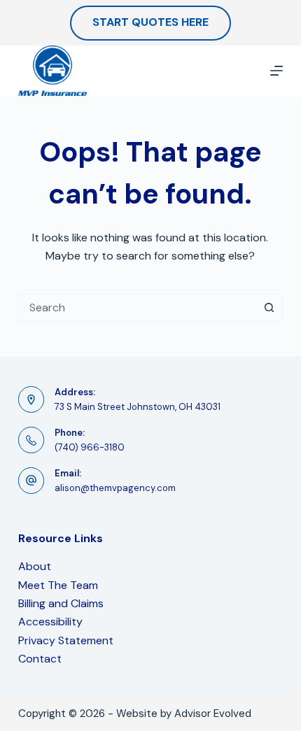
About (34, 566)
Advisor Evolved (212, 714)
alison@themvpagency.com (115, 488)
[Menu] (276, 70)
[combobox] (137, 308)
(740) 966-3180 (90, 447)
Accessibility (50, 621)
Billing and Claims (61, 603)
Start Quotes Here (150, 22)
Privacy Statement (65, 640)
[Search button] (268, 307)
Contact (40, 658)
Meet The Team (58, 585)
